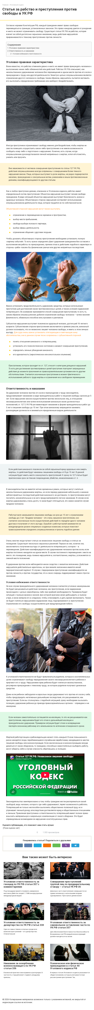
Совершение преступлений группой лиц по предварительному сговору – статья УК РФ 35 (70, 884)
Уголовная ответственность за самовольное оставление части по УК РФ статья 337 (70, 925)
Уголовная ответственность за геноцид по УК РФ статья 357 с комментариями (21, 884)
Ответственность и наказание (21, 51)
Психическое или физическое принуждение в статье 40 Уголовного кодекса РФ (67, 966)
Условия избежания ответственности (27, 54)
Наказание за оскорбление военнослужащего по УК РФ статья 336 (20, 966)
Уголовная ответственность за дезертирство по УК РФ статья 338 (24, 923)
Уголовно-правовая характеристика (24, 48)
